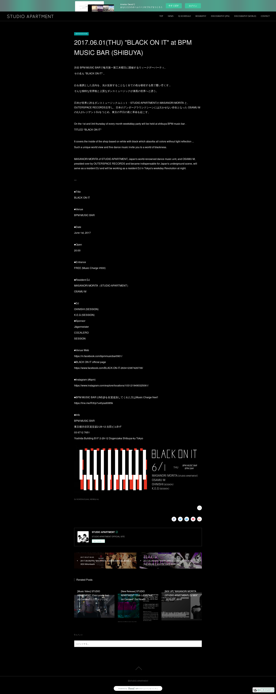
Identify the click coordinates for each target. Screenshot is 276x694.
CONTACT (265, 16)
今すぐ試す (174, 5)
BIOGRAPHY (200, 16)
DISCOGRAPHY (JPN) (220, 16)
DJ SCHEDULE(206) (81, 499)
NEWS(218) (94, 499)
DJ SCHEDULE (184, 16)
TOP (161, 16)
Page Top (138, 668)
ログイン (193, 5)
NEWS (170, 16)
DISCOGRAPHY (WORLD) (245, 16)
